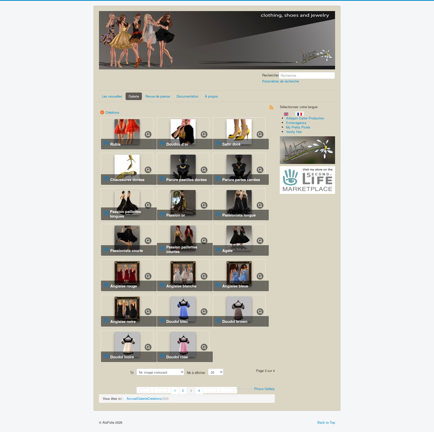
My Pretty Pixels (298, 127)
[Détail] (148, 134)
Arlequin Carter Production (305, 118)
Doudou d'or (177, 144)
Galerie (134, 96)
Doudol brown (234, 321)
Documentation (187, 96)
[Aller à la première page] (145, 390)
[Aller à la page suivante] (211, 390)
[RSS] (271, 106)
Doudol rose (177, 357)
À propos (211, 96)
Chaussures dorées (127, 179)
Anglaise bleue (235, 286)
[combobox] (307, 75)
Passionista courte (126, 250)
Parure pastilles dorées (186, 179)
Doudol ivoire (122, 357)
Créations (112, 112)
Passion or (175, 215)
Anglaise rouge (123, 286)
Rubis (115, 144)
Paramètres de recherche (280, 81)
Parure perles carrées (241, 179)
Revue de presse (157, 96)
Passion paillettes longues (125, 213)
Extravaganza (296, 122)
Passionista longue (239, 215)
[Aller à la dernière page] (228, 390)
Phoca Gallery (264, 388)
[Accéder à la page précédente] (162, 390)
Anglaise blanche (181, 286)
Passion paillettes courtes (181, 249)
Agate (227, 250)
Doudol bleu (177, 321)
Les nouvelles (112, 96)
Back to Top (326, 422)
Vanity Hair (294, 131)
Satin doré (231, 144)
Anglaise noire (123, 321)
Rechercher (270, 75)
